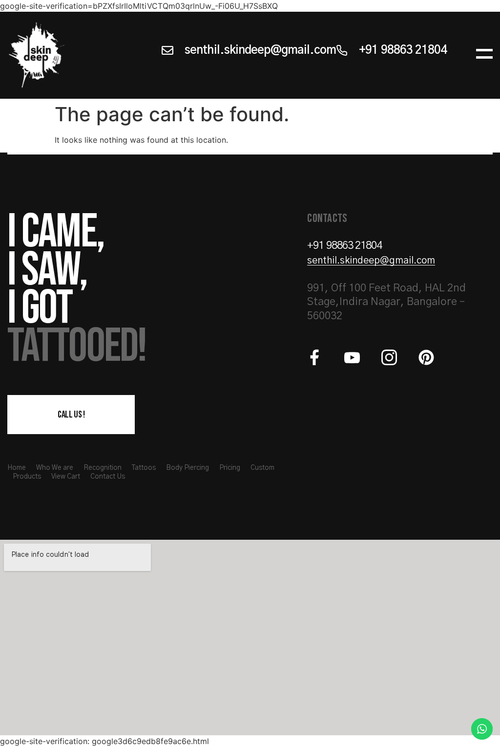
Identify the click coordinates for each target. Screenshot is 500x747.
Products (27, 476)
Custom (262, 467)
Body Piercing (187, 467)
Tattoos (144, 467)
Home (16, 467)
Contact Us (107, 476)
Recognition (102, 467)
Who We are (54, 467)
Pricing (229, 467)
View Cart (65, 476)
